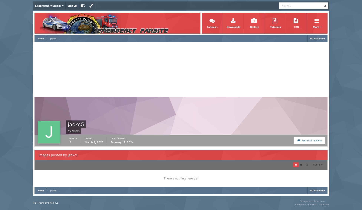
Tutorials (275, 26)
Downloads (233, 26)
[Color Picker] (91, 6)
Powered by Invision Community (312, 204)
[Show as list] (307, 164)
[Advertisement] (181, 70)
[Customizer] (83, 6)
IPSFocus (53, 202)
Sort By (317, 165)
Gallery (254, 26)
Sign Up (72, 5)
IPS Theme (38, 202)
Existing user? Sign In (48, 5)
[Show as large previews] (301, 164)
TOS (296, 26)
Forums (211, 26)
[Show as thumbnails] (295, 164)
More (316, 26)
